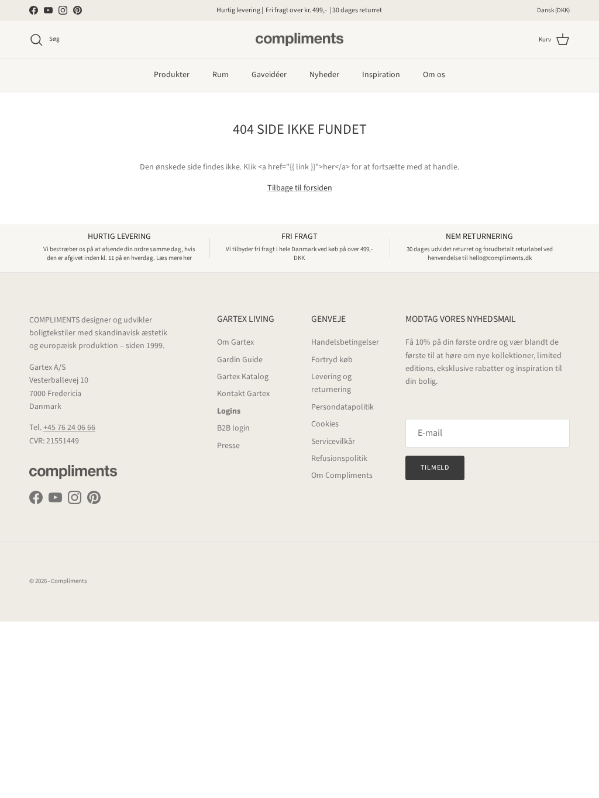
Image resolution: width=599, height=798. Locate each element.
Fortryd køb (332, 360)
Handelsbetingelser (345, 342)
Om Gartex (235, 342)
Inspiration (381, 75)
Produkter (172, 75)
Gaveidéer (269, 75)
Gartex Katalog (242, 377)
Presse (228, 446)
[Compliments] (299, 40)
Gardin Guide (240, 360)
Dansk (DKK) (553, 10)
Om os (434, 75)
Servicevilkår (333, 441)
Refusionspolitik (339, 458)
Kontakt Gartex (243, 394)
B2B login (233, 428)
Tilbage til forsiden (299, 188)
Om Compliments (342, 475)
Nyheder (324, 75)
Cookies (325, 424)
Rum (220, 75)
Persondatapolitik (342, 407)
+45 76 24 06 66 (69, 427)
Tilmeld (435, 468)
